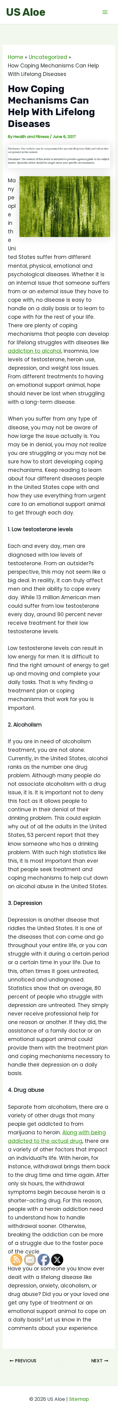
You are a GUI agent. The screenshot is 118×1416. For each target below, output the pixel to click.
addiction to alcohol (34, 351)
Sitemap (79, 1399)
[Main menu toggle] (105, 12)
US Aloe (25, 12)
